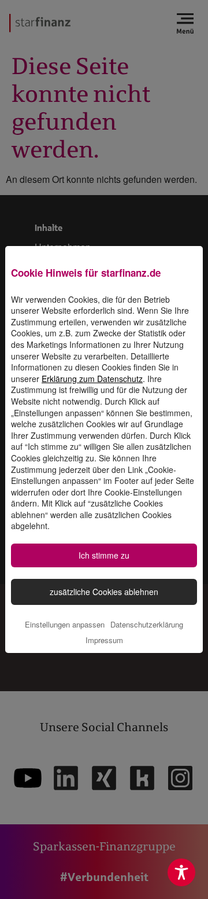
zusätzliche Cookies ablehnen (104, 591)
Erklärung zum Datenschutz (92, 378)
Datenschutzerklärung (146, 624)
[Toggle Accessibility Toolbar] (181, 872)
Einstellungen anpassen (65, 624)
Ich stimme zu (104, 555)
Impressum (104, 639)
